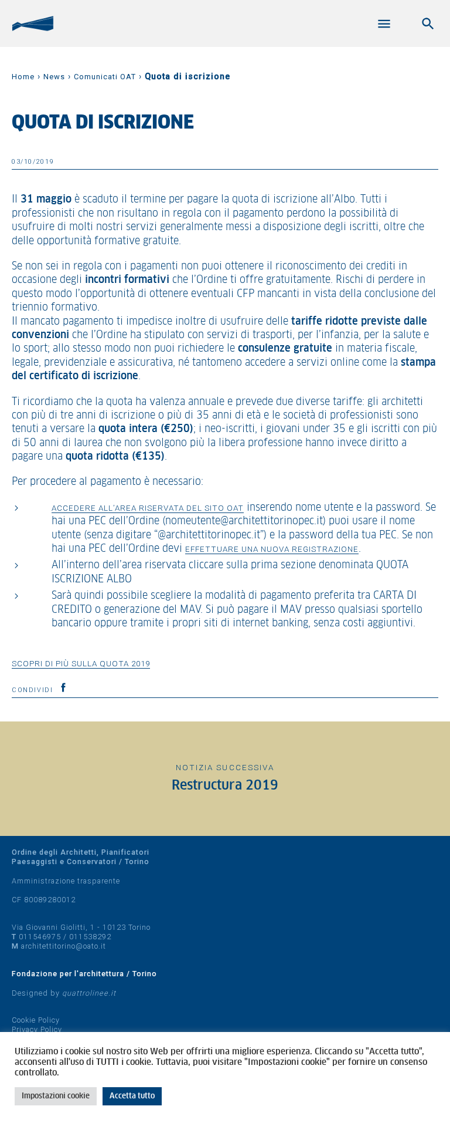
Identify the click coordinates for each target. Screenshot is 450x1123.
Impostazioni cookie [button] (56, 1096)
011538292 (90, 936)
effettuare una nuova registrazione (272, 549)
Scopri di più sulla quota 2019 (81, 663)
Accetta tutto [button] (132, 1096)
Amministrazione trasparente (66, 880)
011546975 (40, 936)
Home (23, 76)
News (54, 76)
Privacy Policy (37, 1029)
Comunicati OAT (105, 76)
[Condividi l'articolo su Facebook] (63, 687)
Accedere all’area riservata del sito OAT (148, 507)
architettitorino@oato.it (63, 946)
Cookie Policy (36, 1020)
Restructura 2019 (225, 785)
